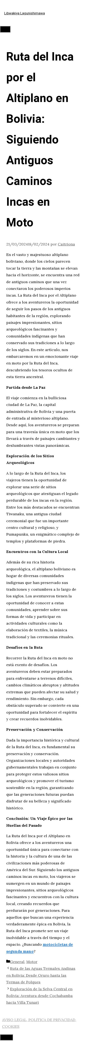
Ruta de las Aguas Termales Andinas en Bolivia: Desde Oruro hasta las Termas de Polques (40, 975)
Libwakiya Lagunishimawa (24, 13)
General (17, 961)
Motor (31, 961)
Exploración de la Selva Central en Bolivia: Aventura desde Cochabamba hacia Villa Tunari (39, 996)
